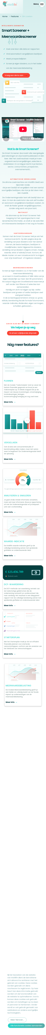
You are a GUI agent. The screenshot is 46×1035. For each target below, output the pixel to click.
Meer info (10, 402)
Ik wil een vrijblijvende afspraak (23, 333)
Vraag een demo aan (16, 75)
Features (15, 16)
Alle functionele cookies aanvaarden (26, 1025)
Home (4, 16)
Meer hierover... (17, 1020)
